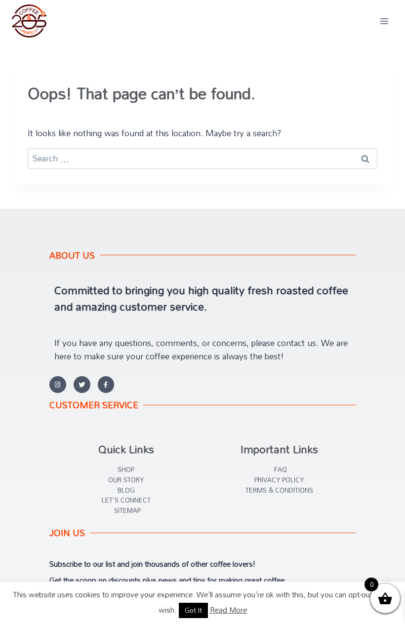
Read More (228, 610)
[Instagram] (57, 384)
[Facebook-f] (106, 384)
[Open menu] (384, 21)
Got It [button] (193, 610)
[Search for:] (202, 158)
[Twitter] (82, 384)
